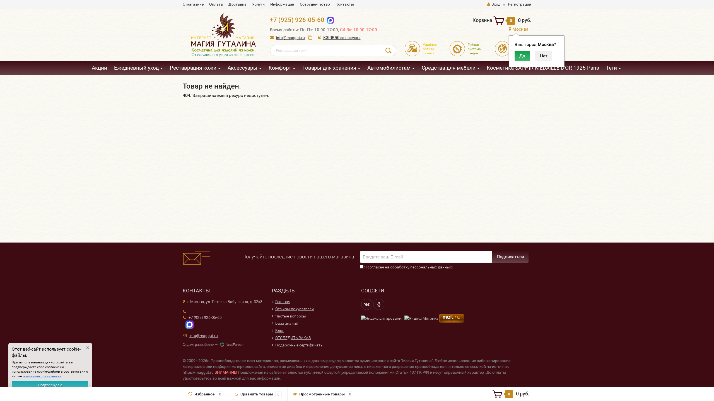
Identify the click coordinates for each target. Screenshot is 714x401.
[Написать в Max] (329, 19)
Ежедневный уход (136, 68)
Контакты (345, 4)
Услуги (258, 4)
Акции (99, 68)
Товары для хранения (329, 68)
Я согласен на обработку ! (408, 267)
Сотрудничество (315, 4)
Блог (279, 330)
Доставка (237, 4)
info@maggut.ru (290, 37)
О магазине (193, 4)
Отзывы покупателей (294, 309)
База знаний (286, 323)
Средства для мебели (449, 68)
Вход (495, 4)
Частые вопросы (290, 316)
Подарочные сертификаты (299, 345)
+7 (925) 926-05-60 (297, 19)
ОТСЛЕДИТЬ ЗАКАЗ (293, 338)
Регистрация (519, 4)
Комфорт (280, 68)
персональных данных (431, 267)
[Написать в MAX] (188, 324)
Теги (611, 68)
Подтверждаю (50, 385)
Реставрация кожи (193, 68)
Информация (282, 4)
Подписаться (510, 256)
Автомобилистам (389, 68)
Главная (282, 301)
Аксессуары (242, 68)
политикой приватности (42, 376)
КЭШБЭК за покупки (342, 37)
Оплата (216, 4)
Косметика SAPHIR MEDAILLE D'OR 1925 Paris (543, 68)
